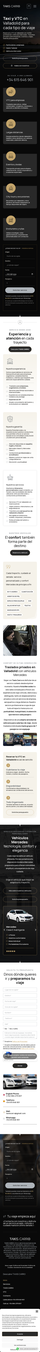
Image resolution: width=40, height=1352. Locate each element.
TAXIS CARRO (8, 1288)
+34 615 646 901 (20, 79)
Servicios (6, 1284)
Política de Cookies (27, 1049)
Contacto (7, 1296)
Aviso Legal (8, 1265)
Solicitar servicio (20, 290)
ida (6, 1029)
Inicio (5, 1280)
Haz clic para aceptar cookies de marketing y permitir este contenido (20, 1056)
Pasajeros (8, 279)
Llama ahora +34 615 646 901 (14, 1300)
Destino (7, 261)
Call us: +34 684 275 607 (12, 1303)
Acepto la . (16, 1041)
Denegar (20, 1340)
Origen (7, 252)
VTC (4, 1292)
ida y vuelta (14, 1029)
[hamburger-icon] (35, 6)
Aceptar (20, 1334)
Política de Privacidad (19, 1041)
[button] (37, 1311)
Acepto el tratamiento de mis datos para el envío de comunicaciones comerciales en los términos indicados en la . (19, 1047)
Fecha (7, 270)
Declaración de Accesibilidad (23, 1267)
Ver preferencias (20, 1345)
